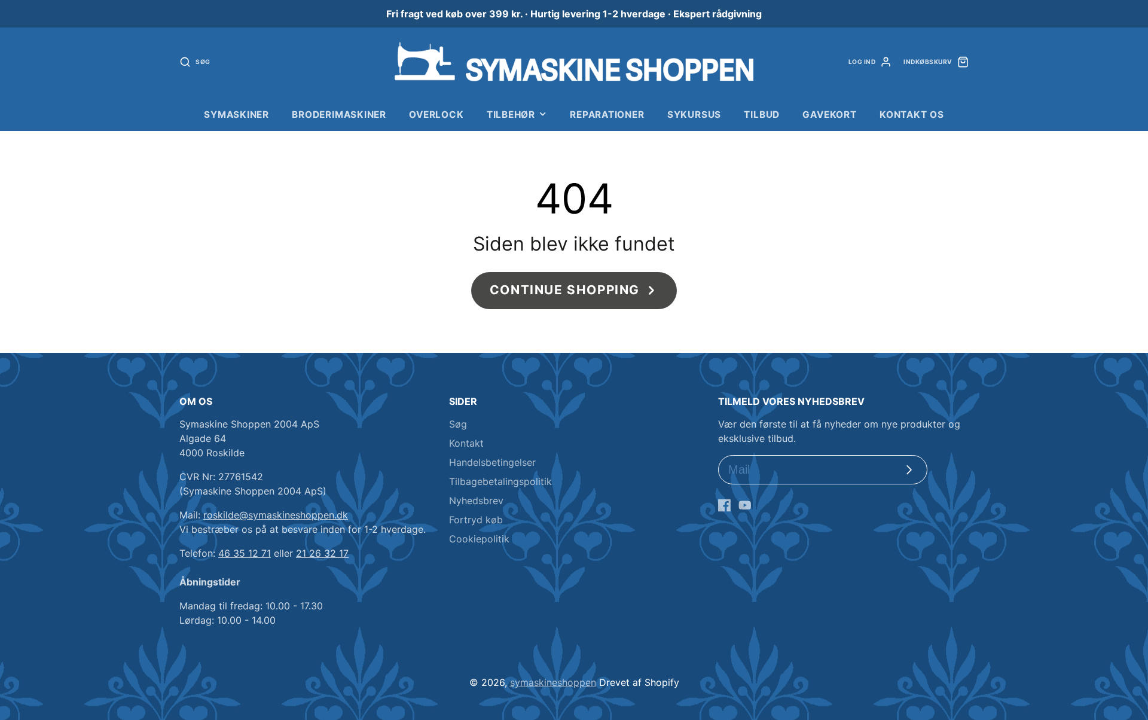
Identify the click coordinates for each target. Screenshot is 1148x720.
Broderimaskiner (339, 114)
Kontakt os (912, 114)
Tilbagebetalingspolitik (500, 481)
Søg (458, 424)
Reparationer (607, 114)
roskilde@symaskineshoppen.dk (275, 515)
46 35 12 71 (244, 553)
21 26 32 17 (322, 553)
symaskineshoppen (553, 682)
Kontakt (466, 443)
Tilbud (762, 114)
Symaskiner (236, 114)
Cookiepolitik (479, 539)
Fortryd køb (476, 520)
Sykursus (694, 114)
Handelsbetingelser (492, 462)
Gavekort (829, 114)
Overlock (436, 114)
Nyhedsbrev (476, 501)
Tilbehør (511, 114)
